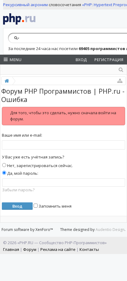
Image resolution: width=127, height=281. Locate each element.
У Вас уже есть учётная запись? (33, 157)
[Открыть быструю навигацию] (119, 81)
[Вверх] (121, 274)
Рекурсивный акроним (25, 4)
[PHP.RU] (19, 19)
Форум (29, 249)
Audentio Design (110, 229)
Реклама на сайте (58, 249)
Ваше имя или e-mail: (22, 135)
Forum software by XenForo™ (27, 229)
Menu (16, 59)
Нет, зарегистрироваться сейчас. (39, 165)
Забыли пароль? (18, 190)
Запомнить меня (55, 206)
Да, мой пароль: (22, 173)
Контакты (89, 249)
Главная (11, 249)
